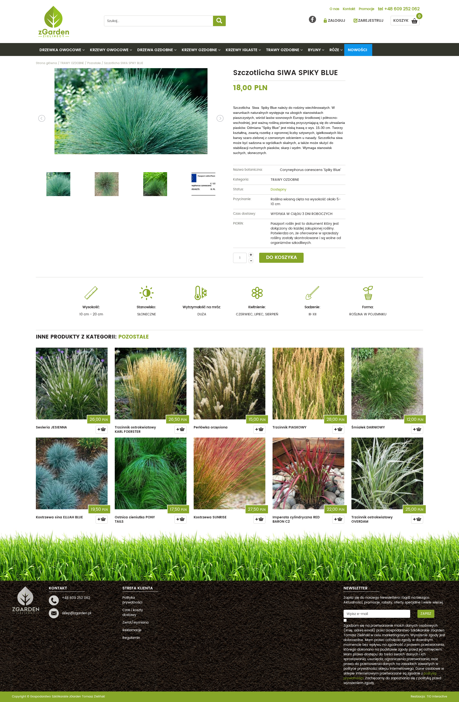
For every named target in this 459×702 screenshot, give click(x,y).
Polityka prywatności (132, 600)
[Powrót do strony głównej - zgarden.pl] (66, 21)
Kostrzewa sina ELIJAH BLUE (59, 517)
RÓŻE (334, 50)
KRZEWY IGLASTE (241, 50)
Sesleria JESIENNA (51, 427)
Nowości (357, 50)
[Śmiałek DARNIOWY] (387, 383)
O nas (334, 9)
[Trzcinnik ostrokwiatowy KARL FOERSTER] (150, 383)
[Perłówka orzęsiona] (229, 383)
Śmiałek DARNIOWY (368, 427)
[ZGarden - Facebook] (312, 19)
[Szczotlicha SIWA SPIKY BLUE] (131, 111)
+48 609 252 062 (402, 9)
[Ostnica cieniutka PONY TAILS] (150, 473)
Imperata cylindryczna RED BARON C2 (296, 519)
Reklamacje (132, 630)
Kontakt (349, 9)
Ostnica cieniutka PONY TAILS (135, 519)
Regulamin (131, 638)
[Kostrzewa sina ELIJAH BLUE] (72, 473)
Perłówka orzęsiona (211, 427)
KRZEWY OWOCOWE (109, 50)
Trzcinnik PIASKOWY (289, 427)
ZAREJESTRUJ (370, 20)
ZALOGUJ (336, 20)
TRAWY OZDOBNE (282, 50)
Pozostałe (133, 337)
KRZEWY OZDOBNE (199, 50)
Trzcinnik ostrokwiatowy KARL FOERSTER (135, 429)
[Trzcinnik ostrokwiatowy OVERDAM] (387, 473)
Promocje (366, 9)
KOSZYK (406, 20)
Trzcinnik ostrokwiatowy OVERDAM (372, 519)
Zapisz (426, 613)
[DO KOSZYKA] (102, 429)
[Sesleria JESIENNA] (72, 383)
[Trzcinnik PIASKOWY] (308, 383)
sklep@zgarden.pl (76, 613)
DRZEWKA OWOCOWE (60, 50)
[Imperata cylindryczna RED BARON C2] (308, 473)
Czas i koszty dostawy (132, 612)
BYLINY (314, 50)
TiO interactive (437, 696)
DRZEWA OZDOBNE (155, 50)
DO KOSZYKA (281, 258)
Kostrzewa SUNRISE (210, 517)
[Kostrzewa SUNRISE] (229, 473)
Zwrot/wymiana (135, 622)
